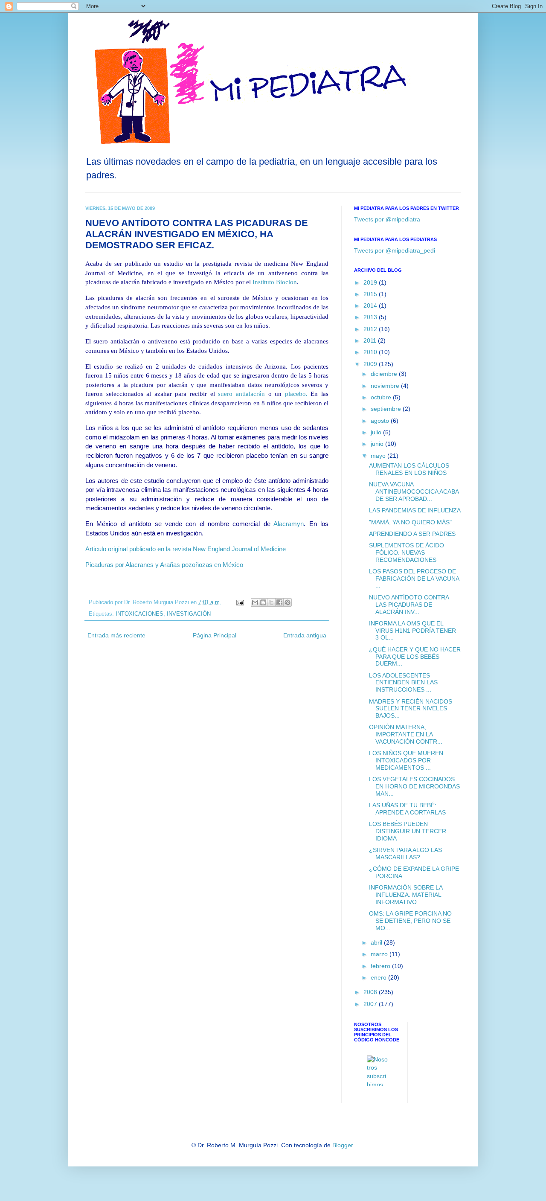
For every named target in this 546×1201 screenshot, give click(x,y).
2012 (371, 329)
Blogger (342, 1145)
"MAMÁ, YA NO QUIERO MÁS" (410, 522)
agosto (381, 420)
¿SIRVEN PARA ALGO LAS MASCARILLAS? (405, 853)
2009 (371, 364)
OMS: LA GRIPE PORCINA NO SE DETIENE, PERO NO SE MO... (410, 920)
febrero (381, 966)
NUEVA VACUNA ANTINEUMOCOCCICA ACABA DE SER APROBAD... (414, 491)
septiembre (387, 408)
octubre (382, 397)
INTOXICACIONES (139, 614)
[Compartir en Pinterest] (287, 602)
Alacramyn (288, 523)
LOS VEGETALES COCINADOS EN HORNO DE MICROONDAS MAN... (414, 786)
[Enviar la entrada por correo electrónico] (240, 602)
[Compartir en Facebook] (279, 602)
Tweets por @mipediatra (387, 219)
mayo (379, 455)
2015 (371, 294)
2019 (371, 282)
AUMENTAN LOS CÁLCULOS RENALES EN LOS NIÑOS (409, 469)
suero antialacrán (241, 393)
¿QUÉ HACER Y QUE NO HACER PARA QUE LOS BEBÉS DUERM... (415, 656)
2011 (370, 340)
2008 (371, 992)
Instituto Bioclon (275, 281)
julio (377, 432)
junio (378, 443)
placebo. (296, 393)
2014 (371, 305)
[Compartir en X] (271, 602)
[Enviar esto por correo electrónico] (255, 602)
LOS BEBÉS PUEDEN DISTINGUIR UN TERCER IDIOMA (407, 831)
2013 (371, 317)
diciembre (385, 373)
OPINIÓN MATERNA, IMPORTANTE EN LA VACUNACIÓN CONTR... (405, 734)
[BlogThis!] (263, 602)
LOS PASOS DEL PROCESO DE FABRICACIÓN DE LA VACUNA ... (414, 578)
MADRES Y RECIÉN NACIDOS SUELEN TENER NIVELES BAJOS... (410, 708)
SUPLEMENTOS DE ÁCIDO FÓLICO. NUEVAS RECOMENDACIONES (406, 552)
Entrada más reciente (116, 635)
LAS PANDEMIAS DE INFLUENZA (415, 510)
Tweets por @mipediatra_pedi (394, 250)
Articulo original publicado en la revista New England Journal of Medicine (185, 549)
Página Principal (214, 635)
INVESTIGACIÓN (189, 614)
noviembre (386, 385)
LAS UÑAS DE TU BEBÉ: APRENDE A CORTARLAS (407, 809)
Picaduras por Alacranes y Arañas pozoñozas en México (164, 564)
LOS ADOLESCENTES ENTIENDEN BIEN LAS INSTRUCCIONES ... (403, 682)
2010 (371, 352)
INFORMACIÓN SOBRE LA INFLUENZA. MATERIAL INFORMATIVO (405, 894)
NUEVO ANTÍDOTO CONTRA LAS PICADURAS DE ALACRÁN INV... (409, 604)
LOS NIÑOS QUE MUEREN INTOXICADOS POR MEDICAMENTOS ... (406, 760)
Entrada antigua (304, 635)
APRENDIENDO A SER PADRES (412, 533)
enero (379, 977)
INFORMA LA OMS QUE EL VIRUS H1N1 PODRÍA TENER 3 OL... (412, 630)
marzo (380, 954)
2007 (371, 1003)
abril (377, 942)
